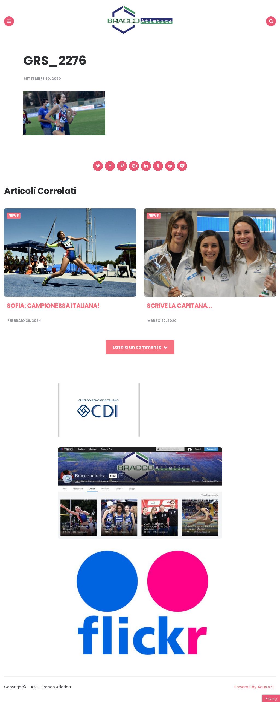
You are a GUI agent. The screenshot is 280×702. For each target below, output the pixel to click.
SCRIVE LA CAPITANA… (179, 306)
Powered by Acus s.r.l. (254, 687)
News (13, 215)
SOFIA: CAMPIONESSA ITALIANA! (53, 306)
